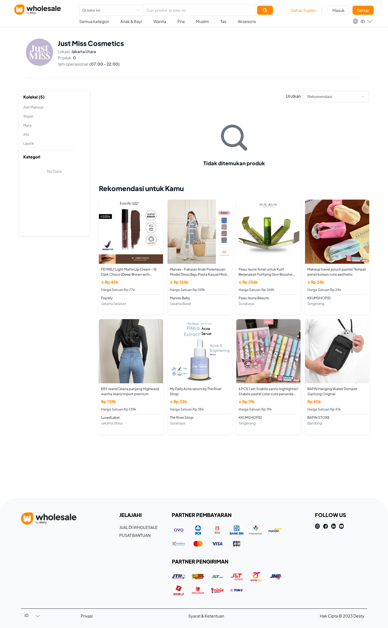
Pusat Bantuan (135, 535)
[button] (362, 21)
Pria (181, 21)
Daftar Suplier (303, 10)
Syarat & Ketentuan (206, 615)
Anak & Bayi (131, 21)
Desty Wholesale (37, 10)
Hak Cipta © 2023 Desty (342, 615)
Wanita (159, 21)
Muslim (202, 21)
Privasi (87, 615)
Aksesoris (247, 21)
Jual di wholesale (138, 527)
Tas (223, 21)
